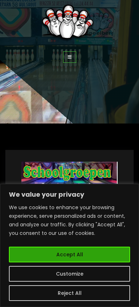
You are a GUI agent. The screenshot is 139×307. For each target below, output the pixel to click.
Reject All (70, 293)
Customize (69, 273)
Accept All (69, 254)
